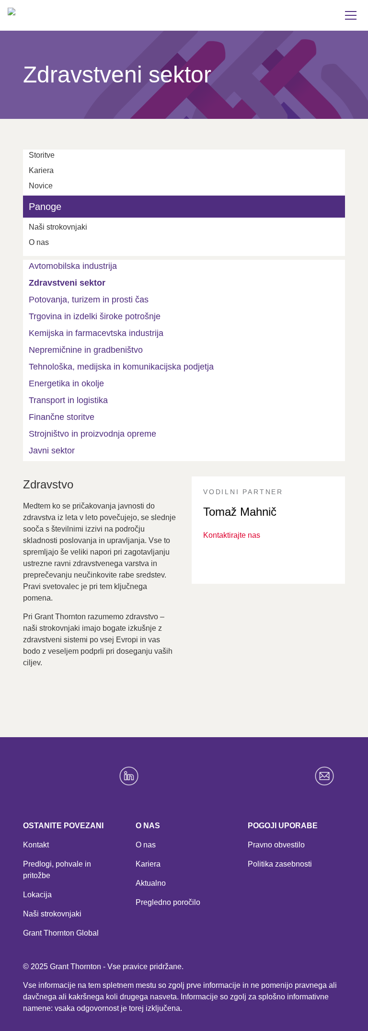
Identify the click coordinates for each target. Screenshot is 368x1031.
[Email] (329, 776)
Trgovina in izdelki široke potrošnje (95, 316)
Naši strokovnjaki (52, 914)
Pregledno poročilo (168, 902)
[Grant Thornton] (70, 27)
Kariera (148, 864)
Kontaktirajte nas (231, 535)
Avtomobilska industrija (73, 266)
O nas (146, 845)
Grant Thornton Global (61, 933)
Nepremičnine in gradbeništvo (86, 350)
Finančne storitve (61, 417)
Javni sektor (52, 450)
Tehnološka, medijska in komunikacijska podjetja (121, 366)
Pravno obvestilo (276, 845)
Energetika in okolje (66, 383)
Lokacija (37, 895)
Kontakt (36, 845)
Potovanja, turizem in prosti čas (89, 299)
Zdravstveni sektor (67, 283)
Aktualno (151, 883)
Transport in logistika (68, 400)
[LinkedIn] (134, 776)
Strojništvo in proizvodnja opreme (92, 434)
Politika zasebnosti (280, 864)
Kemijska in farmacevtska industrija (96, 333)
